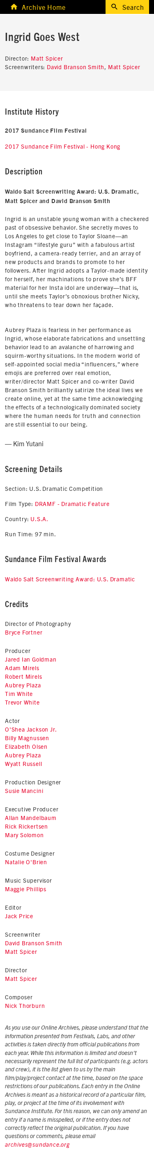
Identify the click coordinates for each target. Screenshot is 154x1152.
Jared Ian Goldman (31, 659)
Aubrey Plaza (23, 685)
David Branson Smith (75, 66)
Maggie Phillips (25, 888)
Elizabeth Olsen (26, 746)
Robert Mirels (23, 676)
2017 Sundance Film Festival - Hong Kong (62, 146)
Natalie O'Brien (26, 861)
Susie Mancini (24, 790)
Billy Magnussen (27, 737)
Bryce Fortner (23, 632)
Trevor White (22, 702)
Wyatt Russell (23, 763)
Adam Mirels (22, 667)
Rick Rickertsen (26, 826)
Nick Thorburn (25, 1005)
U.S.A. (39, 518)
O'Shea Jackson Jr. (31, 729)
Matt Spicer (47, 58)
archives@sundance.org (37, 1145)
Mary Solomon (24, 834)
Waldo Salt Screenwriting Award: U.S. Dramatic (70, 579)
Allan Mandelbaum (31, 817)
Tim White (19, 693)
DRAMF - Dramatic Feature (72, 503)
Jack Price (19, 915)
